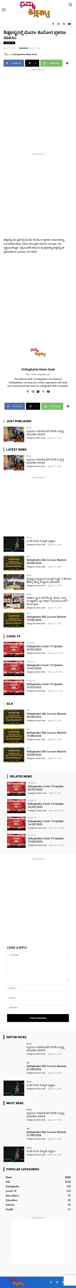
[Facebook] (53, 24)
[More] (67, 63)
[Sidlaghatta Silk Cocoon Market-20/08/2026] (14, 563)
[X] (64, 24)
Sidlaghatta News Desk (25, 54)
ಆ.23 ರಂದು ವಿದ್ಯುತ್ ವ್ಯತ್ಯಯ (41, 541)
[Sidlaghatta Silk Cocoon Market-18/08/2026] (14, 754)
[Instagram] (58, 24)
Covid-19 (9, 43)
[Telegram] (38, 391)
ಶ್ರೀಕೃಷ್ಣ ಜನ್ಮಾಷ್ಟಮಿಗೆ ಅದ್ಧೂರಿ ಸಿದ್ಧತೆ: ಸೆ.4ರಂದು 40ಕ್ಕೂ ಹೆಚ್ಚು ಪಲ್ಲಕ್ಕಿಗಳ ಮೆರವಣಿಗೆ (49, 580)
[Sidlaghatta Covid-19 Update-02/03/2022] (16, 789)
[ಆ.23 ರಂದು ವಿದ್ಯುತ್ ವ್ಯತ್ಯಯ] (14, 544)
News (28, 428)
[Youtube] (69, 24)
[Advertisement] (38, 109)
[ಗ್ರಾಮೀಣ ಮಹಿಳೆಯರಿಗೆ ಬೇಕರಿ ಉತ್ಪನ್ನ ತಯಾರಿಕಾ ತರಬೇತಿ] (14, 434)
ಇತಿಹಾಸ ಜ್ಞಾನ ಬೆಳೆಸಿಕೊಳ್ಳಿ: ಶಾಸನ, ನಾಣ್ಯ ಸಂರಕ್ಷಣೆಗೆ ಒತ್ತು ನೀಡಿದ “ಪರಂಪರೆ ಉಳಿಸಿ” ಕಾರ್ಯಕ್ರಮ (47, 601)
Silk (28, 556)
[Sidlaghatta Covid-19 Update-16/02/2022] (14, 668)
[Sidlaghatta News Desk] (7, 54)
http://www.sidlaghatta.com (38, 374)
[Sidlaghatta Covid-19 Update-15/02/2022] (14, 687)
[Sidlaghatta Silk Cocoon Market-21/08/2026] (14, 1069)
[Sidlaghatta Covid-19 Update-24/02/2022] (14, 649)
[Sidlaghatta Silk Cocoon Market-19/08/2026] (14, 620)
